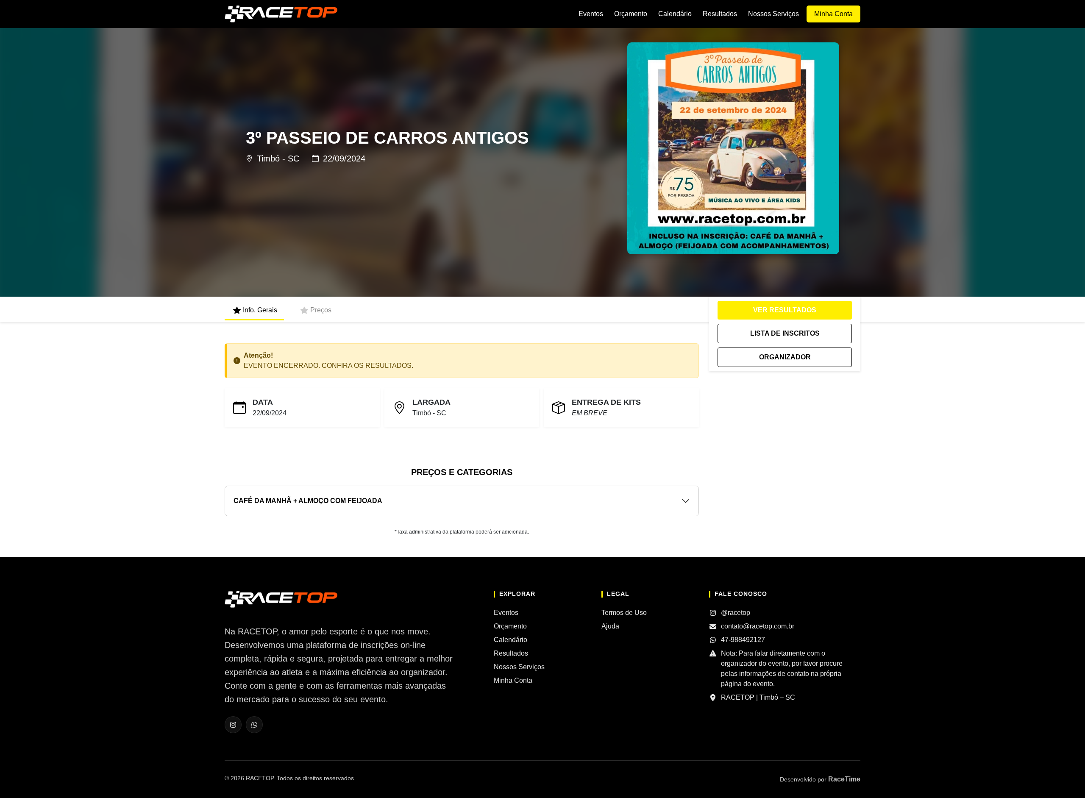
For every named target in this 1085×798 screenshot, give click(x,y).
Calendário (675, 13)
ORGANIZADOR (785, 357)
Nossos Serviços (773, 13)
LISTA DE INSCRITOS (785, 333)
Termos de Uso (624, 612)
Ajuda (610, 626)
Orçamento (630, 13)
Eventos (591, 13)
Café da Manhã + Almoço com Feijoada (308, 500)
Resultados (720, 13)
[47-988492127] (254, 724)
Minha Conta (833, 13)
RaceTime (844, 779)
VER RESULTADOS (784, 310)
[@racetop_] (233, 724)
